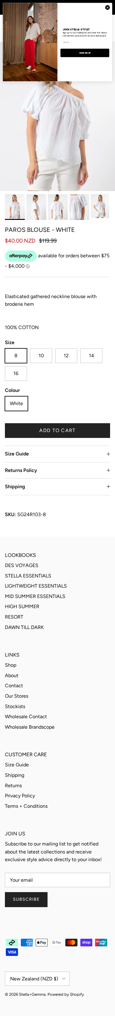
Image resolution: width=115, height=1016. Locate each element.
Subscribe (26, 899)
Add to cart (57, 430)
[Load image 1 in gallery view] (57, 116)
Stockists (15, 706)
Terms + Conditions (26, 806)
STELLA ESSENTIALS (28, 576)
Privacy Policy (20, 796)
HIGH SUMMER (22, 606)
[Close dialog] (107, 7)
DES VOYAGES (21, 565)
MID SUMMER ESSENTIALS (35, 596)
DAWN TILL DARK (24, 627)
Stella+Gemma (32, 994)
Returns (13, 785)
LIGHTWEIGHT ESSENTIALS (36, 586)
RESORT (14, 617)
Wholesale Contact (26, 716)
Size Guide (17, 454)
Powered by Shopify (66, 994)
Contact (14, 685)
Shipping (15, 486)
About (11, 675)
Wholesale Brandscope (30, 727)
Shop (10, 665)
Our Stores (16, 696)
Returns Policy (21, 470)
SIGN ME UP (85, 53)
